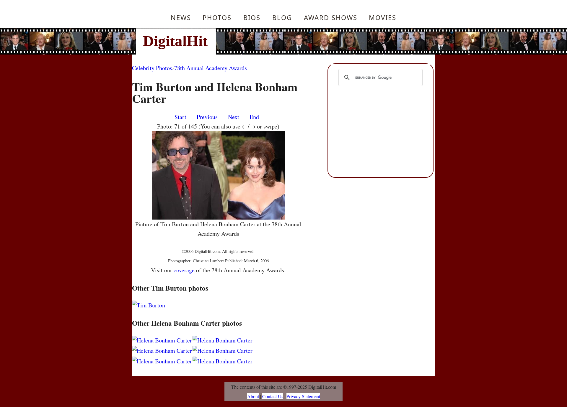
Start (180, 117)
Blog (282, 17)
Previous (207, 117)
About (253, 396)
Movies (382, 17)
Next (233, 117)
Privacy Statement (303, 396)
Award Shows (330, 17)
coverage (184, 270)
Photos (217, 17)
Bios (251, 17)
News (181, 17)
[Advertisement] (323, 41)
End (254, 117)
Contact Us (272, 396)
